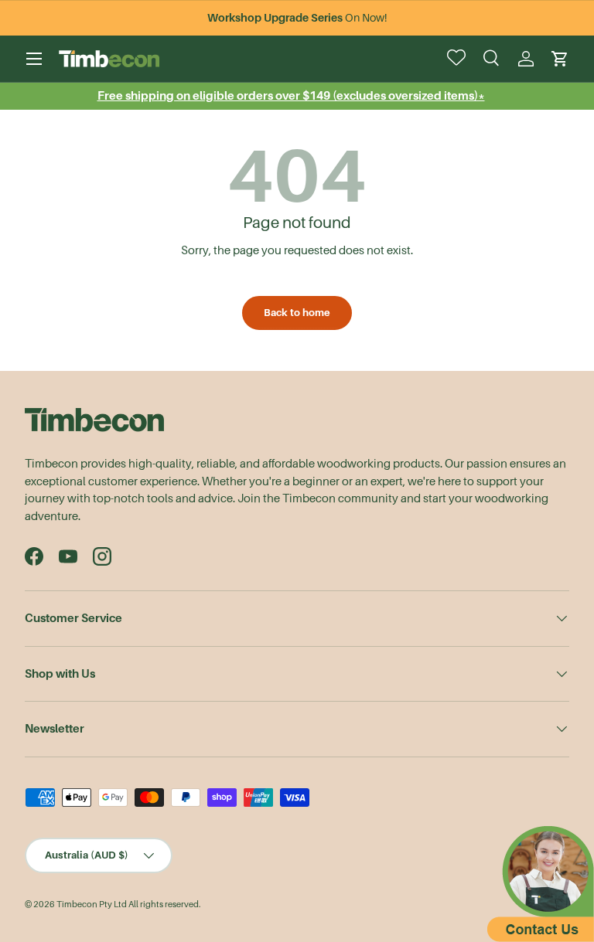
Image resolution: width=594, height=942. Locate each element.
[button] (560, 59)
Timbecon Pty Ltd (91, 904)
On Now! (297, 18)
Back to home (297, 312)
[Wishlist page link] (458, 59)
